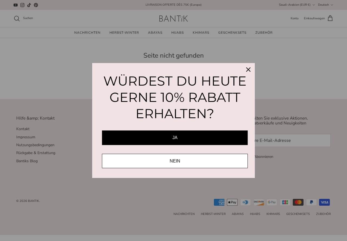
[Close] (248, 69)
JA (175, 137)
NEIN (175, 161)
